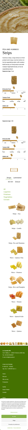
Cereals (6, 200)
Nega (14, 420)
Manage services (14, 412)
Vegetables (8, 197)
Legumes (7, 192)
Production (5, 382)
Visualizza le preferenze (14, 424)
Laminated (17, 178)
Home (4, 374)
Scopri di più (16, 205)
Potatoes (7, 194)
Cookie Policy (10, 427)
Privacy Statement (17, 427)
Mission (5, 376)
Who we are (5, 379)
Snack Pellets (6, 389)
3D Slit (10, 182)
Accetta (14, 416)
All (5, 189)
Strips (9, 178)
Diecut (17, 182)
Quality (4, 387)
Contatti (4, 392)
